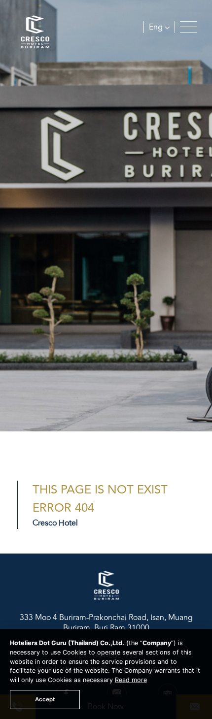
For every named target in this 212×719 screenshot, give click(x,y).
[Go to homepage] (34, 33)
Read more (131, 680)
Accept (45, 699)
